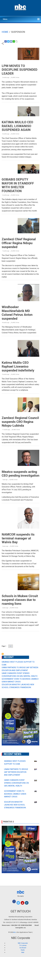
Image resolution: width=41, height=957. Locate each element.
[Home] (20, 7)
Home (5, 32)
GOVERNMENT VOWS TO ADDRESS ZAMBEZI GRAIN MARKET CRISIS (15, 794)
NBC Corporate (23, 943)
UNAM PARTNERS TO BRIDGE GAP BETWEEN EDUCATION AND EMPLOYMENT (16, 772)
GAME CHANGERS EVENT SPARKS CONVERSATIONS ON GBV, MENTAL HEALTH (16, 783)
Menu (5, 19)
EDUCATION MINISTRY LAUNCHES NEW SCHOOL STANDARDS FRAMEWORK (15, 805)
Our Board (22, 948)
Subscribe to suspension (3, 654)
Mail (22, 952)
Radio (23, 950)
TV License (22, 945)
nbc (20, 892)
